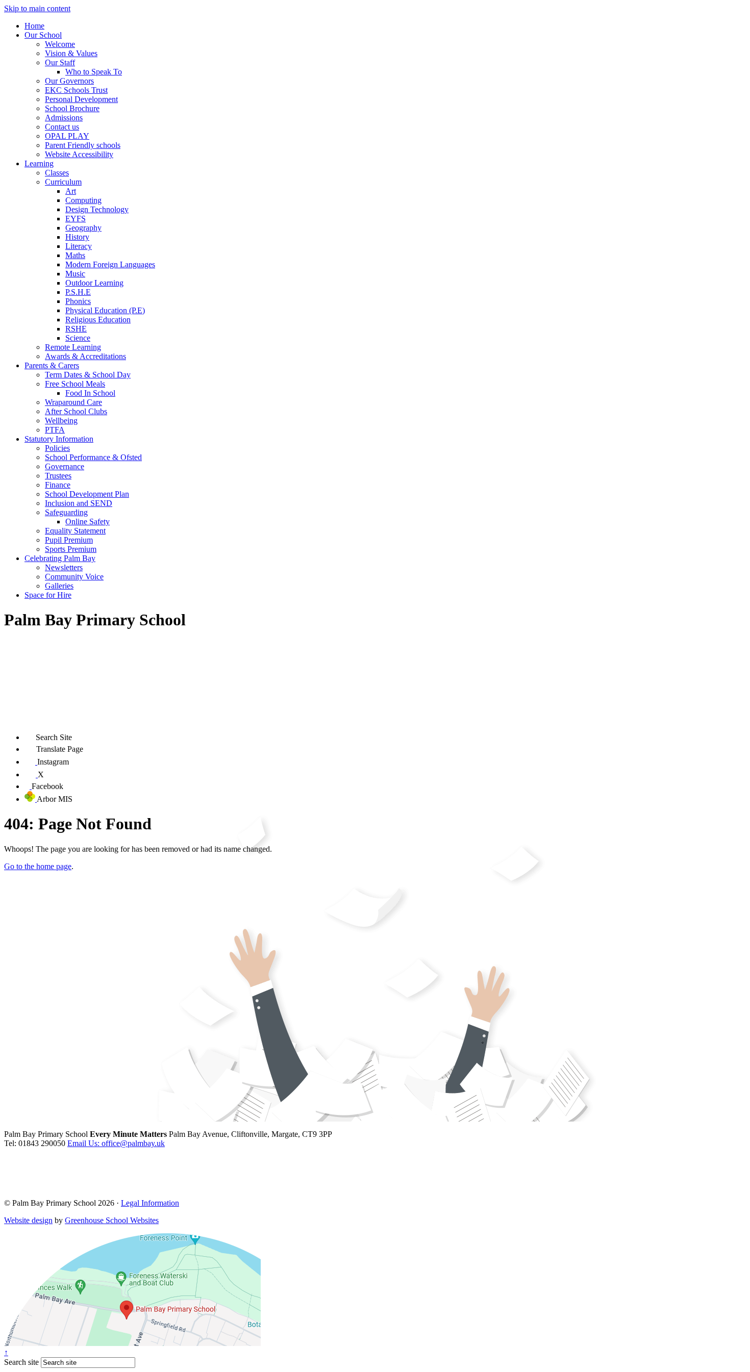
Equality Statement (75, 530)
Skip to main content (37, 8)
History (77, 237)
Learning (39, 163)
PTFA (55, 429)
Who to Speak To (93, 71)
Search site (21, 1362)
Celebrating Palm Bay (59, 558)
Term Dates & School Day (88, 374)
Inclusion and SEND (78, 503)
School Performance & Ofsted (93, 457)
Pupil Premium (69, 540)
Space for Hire (47, 595)
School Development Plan (87, 494)
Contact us (62, 126)
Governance (64, 466)
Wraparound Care (73, 402)
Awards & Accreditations (85, 356)
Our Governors (69, 81)
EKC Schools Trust (76, 90)
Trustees (58, 475)
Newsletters (64, 567)
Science (77, 338)
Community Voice (74, 576)
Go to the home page (37, 866)
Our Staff (60, 62)
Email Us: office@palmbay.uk (116, 1143)
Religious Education (98, 319)
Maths (75, 255)
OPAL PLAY (67, 136)
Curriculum (63, 181)
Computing (83, 200)
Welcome (60, 44)
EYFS (75, 218)
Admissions (64, 117)
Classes (57, 172)
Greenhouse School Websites (112, 1220)
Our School (43, 35)
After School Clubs (76, 411)
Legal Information (150, 1203)
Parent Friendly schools (82, 145)
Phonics (78, 301)
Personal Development (81, 99)
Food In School (90, 393)
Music (75, 273)
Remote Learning (73, 347)
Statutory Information (58, 439)
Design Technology (97, 209)
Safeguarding (66, 512)
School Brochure (72, 108)
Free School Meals (75, 383)
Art (70, 191)
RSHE (76, 328)
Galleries (59, 585)
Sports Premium (70, 549)
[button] (30, 734)
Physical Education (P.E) (105, 310)
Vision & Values (71, 53)
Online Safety (87, 521)
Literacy (78, 246)
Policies (57, 448)
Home (34, 25)
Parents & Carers (51, 365)
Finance (57, 484)
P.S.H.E (78, 292)
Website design (28, 1220)
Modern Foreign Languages (110, 264)
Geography (83, 227)
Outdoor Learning (94, 282)
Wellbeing (61, 420)
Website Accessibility (79, 154)
